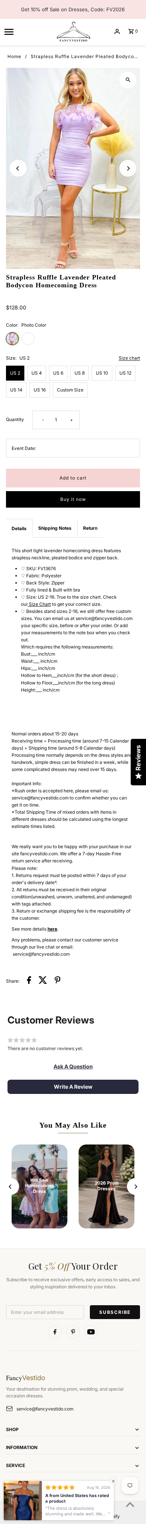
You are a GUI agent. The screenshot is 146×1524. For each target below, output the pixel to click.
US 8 (79, 373)
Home (14, 56)
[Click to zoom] (127, 80)
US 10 (102, 373)
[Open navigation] (27, 31)
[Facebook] (55, 1332)
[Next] (127, 168)
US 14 (16, 390)
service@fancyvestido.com (44, 1409)
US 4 (36, 373)
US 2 (15, 373)
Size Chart (40, 604)
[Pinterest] (73, 1332)
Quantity (15, 419)
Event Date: (24, 448)
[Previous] (18, 168)
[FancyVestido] (73, 31)
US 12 (125, 373)
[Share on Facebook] (29, 981)
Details (19, 528)
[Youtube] (91, 1332)
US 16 (40, 390)
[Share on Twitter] (43, 981)
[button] (73, 1066)
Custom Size (70, 390)
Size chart (129, 358)
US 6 (58, 373)
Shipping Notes (55, 528)
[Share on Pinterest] (58, 981)
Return (90, 528)
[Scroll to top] (130, 1504)
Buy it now (73, 499)
